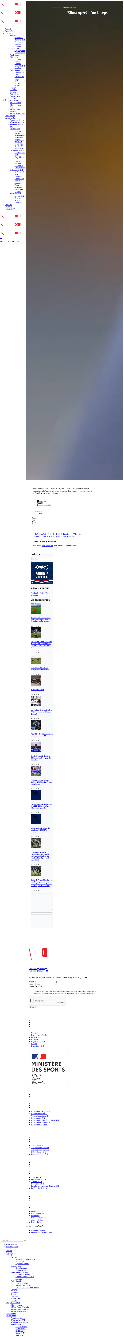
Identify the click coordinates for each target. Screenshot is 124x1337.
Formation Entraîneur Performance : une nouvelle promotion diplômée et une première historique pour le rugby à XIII (40, 856)
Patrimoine (19, 42)
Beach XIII (19, 146)
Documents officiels (19, 60)
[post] (36, 613)
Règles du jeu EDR (17, 122)
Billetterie (8, 205)
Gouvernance (15, 48)
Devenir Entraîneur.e (19, 177)
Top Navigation (12, 1247)
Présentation (14, 35)
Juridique (18, 68)
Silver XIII (19, 148)
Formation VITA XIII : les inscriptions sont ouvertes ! (40, 669)
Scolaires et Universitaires (20, 167)
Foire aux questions (39, 1203)
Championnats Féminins (41, 1105)
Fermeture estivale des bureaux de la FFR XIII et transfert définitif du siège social (41, 806)
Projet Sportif (15, 70)
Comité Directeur (38, 1198)
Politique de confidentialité (41, 1232)
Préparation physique (19, 190)
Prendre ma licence (17, 120)
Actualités (8, 31)
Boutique (8, 207)
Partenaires (14, 94)
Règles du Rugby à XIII (20, 1322)
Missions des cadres (23, 1285)
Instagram (34, 595)
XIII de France (15, 103)
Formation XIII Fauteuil (19, 186)
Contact (13, 98)
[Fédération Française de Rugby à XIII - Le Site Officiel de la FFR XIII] (11, 16)
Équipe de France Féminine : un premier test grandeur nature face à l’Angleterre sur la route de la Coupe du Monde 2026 (41, 883)
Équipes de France (12, 101)
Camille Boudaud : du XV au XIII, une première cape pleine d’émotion (41, 758)
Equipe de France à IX (40, 1141)
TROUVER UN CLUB (9, 241)
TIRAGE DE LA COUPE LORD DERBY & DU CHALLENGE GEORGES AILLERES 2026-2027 (41, 645)
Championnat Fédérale (40, 1099)
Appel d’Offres (37, 1205)
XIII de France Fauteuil (15, 110)
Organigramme (20, 51)
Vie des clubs (10, 118)
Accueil (8, 29)
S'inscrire (33, 1007)
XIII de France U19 (17, 114)
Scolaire (13, 92)
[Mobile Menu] (1, 239)
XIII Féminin (20, 135)
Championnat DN (39, 1101)
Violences (13, 90)
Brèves (59, 7)
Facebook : (35, 593)
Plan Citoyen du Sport (19, 158)
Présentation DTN (22, 1283)
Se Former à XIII (16, 170)
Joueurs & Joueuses (18, 182)
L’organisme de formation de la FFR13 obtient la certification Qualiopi (41, 712)
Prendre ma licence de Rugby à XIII (45, 1171)
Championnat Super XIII (41, 1094)
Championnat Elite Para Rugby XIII (45, 1103)
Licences (35, 1022)
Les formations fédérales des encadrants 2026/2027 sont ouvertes (40, 830)
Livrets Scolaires (18, 162)
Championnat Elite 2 (40, 1097)
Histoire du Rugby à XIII (20, 39)
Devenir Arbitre (18, 199)
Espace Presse (15, 96)
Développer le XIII (17, 150)
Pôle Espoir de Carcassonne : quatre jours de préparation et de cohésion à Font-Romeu (41, 619)
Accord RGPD (35, 987)
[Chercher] (25, 1240)
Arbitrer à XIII (15, 194)
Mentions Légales (38, 1230)
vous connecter (47, 546)
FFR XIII (8, 33)
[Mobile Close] (2, 1238)
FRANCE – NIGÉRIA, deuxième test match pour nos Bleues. (42, 735)
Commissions (20, 53)
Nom (31, 982)
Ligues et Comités (18, 45)
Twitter (42, 593)
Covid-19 (35, 1016)
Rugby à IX (19, 140)
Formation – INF (38, 1029)
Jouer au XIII (15, 129)
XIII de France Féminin (15, 106)
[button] (57, 518)
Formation (18, 202)
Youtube (48, 593)
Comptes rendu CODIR (20, 65)
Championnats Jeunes (40, 1107)
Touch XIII (19, 144)
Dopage (13, 87)
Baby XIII (18, 142)
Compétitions (10, 116)
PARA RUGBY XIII (37, 690)
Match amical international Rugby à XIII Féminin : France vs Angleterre (41, 782)
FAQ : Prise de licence (40, 1173)
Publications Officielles (14, 56)
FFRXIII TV (10, 209)
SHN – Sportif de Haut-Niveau (20, 83)
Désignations (37, 1020)
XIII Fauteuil (19, 137)
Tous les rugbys (18, 132)
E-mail (32, 984)
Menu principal (11, 1244)
